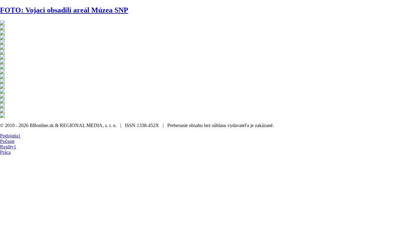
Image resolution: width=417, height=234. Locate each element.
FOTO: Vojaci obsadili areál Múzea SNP (64, 10)
